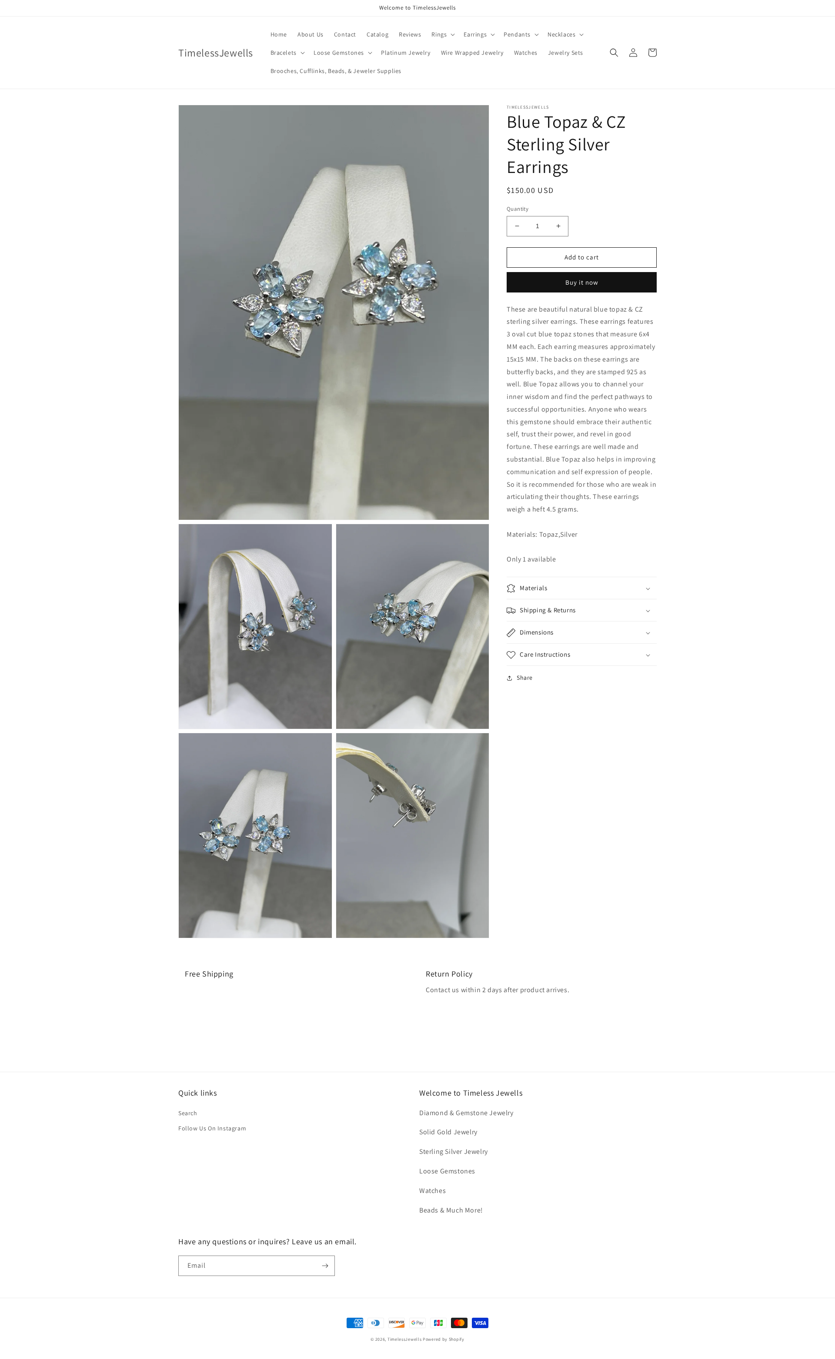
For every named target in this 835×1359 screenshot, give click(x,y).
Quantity (517, 209)
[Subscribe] (324, 1266)
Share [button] (525, 678)
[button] (442, 34)
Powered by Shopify (443, 1339)
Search (187, 1113)
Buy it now (581, 282)
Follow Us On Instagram (212, 1128)
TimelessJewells (404, 1339)
